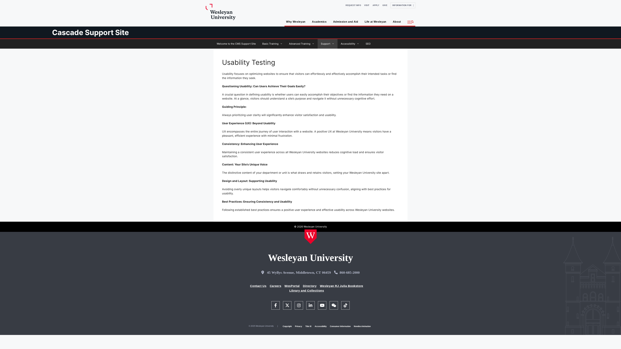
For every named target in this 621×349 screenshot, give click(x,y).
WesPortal (292, 286)
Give (384, 5)
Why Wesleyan (295, 21)
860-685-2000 (350, 272)
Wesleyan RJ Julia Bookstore (341, 286)
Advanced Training (299, 43)
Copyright (287, 326)
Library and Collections (306, 290)
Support (325, 43)
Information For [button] (402, 5)
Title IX (308, 326)
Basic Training (270, 43)
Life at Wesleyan (375, 21)
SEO (368, 43)
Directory (310, 286)
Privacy (298, 326)
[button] (410, 22)
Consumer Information (340, 326)
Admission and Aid (345, 21)
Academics (319, 21)
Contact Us (258, 286)
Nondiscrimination (362, 326)
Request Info (353, 5)
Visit (366, 5)
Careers (275, 286)
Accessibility (348, 43)
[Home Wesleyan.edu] (311, 236)
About (397, 21)
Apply (376, 5)
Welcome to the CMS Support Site (236, 43)
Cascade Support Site (90, 32)
